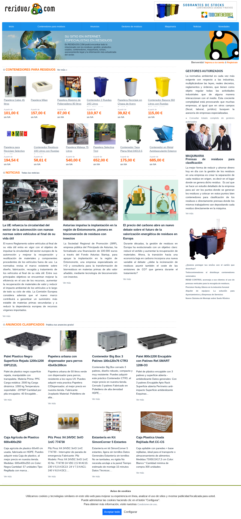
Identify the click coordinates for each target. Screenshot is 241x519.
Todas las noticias (31, 173)
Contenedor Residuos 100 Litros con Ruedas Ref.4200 (46, 150)
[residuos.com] (29, 8)
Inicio (11, 26)
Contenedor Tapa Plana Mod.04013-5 (131, 149)
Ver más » (62, 70)
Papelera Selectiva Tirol (103, 149)
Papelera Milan (39, 100)
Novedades (224, 26)
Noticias (197, 26)
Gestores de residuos (132, 26)
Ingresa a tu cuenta (214, 62)
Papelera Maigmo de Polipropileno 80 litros (69, 102)
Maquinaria (170, 26)
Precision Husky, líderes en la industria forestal (207, 287)
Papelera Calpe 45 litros (14, 102)
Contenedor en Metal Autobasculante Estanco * (163, 150)
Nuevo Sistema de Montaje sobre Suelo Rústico (208, 298)
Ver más (6, 316)
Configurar (130, 511)
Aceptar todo (112, 511)
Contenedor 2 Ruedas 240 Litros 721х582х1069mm (99, 103)
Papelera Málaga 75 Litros (77, 149)
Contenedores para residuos (51, 26)
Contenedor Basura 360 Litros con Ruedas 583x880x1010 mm (161, 103)
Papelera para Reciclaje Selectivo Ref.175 (14, 150)
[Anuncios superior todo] (195, 11)
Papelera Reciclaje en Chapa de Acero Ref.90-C (130, 103)
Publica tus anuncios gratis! (60, 325)
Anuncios (94, 26)
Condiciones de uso (147, 504)
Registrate (232, 62)
